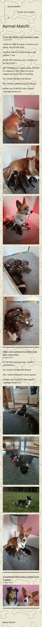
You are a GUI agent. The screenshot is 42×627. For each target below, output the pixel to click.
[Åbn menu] (9, 17)
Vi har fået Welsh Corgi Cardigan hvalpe (21, 37)
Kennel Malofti (14, 6)
